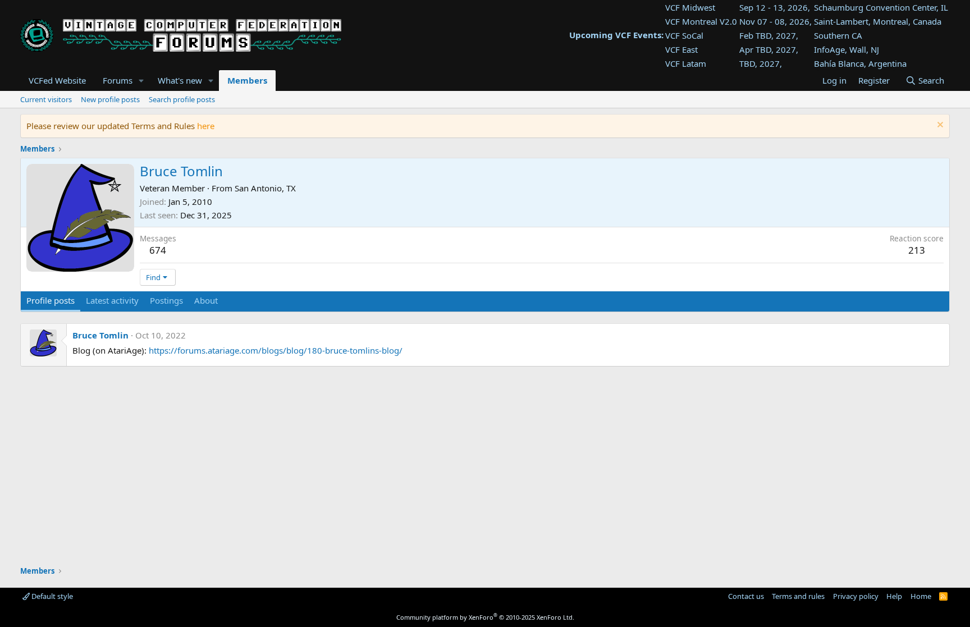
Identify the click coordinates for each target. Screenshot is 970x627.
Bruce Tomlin (100, 335)
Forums (117, 80)
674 (157, 250)
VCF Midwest (690, 7)
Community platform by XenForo (485, 617)
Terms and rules (798, 596)
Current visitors (46, 99)
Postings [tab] (166, 300)
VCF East (681, 49)
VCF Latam (685, 63)
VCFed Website (57, 80)
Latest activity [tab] (112, 300)
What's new (180, 80)
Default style (51, 596)
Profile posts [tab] (50, 300)
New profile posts (110, 99)
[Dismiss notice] (939, 126)
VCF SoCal (684, 35)
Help (894, 596)
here (205, 125)
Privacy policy (856, 596)
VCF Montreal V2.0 (701, 21)
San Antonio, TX (265, 188)
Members (247, 80)
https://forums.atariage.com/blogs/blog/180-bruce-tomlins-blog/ (275, 350)
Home (920, 596)
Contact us (746, 596)
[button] (141, 80)
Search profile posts (182, 99)
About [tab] (206, 300)
